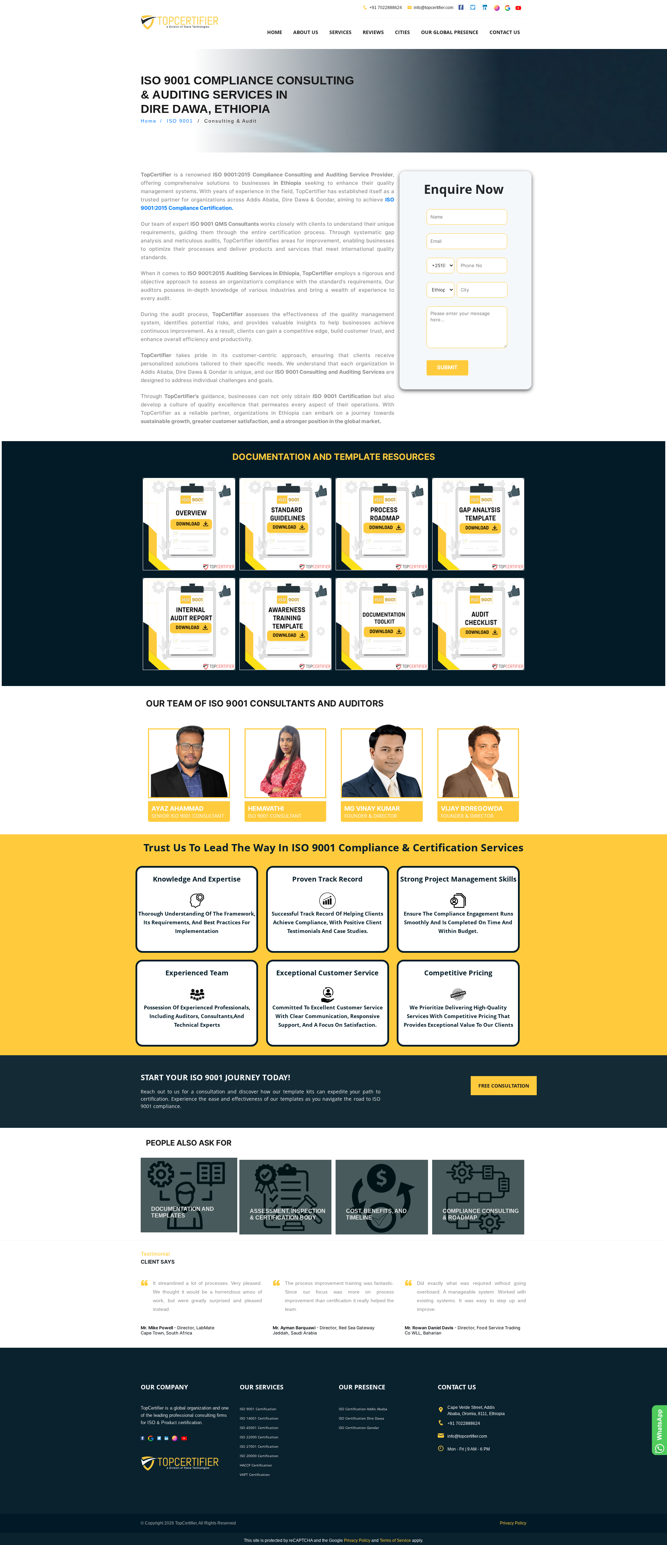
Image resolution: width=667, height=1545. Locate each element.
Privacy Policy (513, 1523)
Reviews (373, 32)
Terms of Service (395, 1540)
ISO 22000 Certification (259, 1437)
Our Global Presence (449, 32)
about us (305, 32)
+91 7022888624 (385, 7)
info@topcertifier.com (433, 7)
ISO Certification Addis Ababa (363, 1408)
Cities (402, 32)
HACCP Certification (256, 1465)
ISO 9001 (180, 121)
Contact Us (504, 32)
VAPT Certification (255, 1474)
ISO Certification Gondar (359, 1427)
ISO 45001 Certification (259, 1427)
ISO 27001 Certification (259, 1446)
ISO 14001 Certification (259, 1418)
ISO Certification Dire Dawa (361, 1418)
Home (274, 32)
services (340, 32)
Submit (447, 367)
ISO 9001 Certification (258, 1408)
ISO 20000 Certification (259, 1455)
